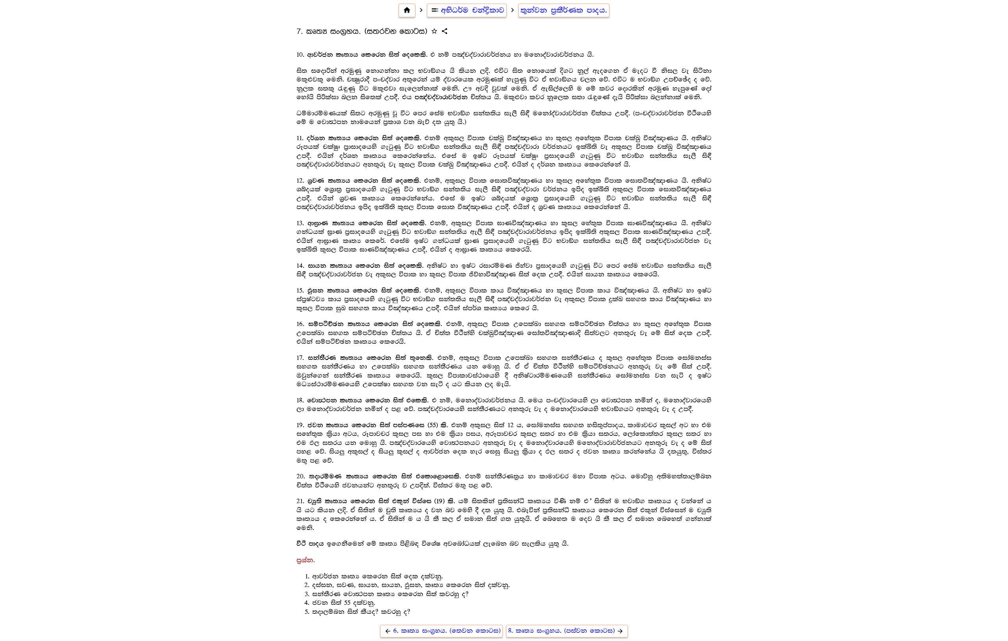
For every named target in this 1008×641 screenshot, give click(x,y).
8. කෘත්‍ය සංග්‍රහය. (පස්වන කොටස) (566, 631)
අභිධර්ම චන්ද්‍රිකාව (467, 10)
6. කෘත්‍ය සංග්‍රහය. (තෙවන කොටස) (442, 631)
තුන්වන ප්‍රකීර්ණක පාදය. (564, 10)
